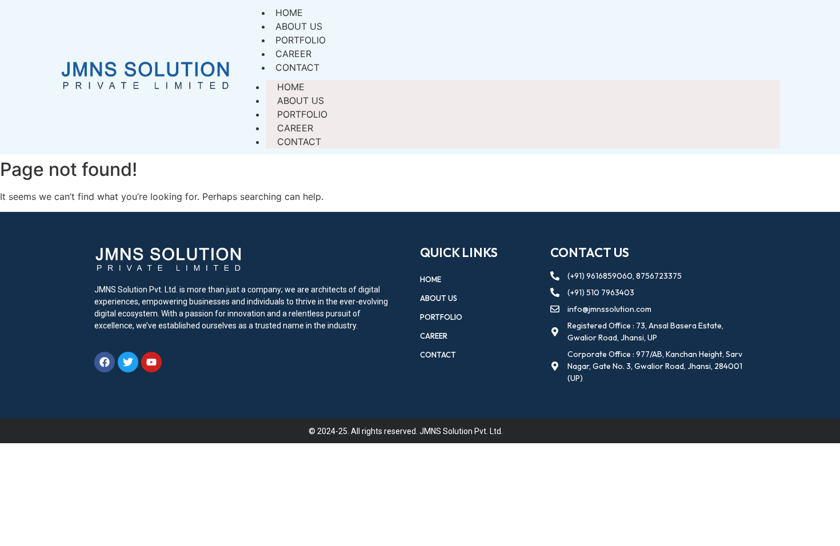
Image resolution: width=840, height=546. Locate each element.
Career (295, 128)
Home (291, 87)
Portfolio (302, 114)
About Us (300, 100)
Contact (297, 67)
